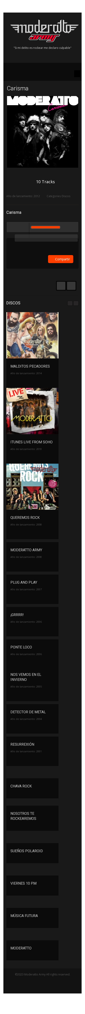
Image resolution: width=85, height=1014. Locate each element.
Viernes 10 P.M (23, 883)
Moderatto (21, 948)
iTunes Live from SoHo (31, 442)
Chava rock (21, 786)
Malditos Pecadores (30, 366)
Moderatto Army (26, 550)
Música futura (24, 916)
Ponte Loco (21, 647)
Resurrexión (22, 744)
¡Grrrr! (17, 615)
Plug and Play (23, 582)
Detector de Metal (28, 712)
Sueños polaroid (26, 851)
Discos (66, 196)
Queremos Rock (25, 517)
